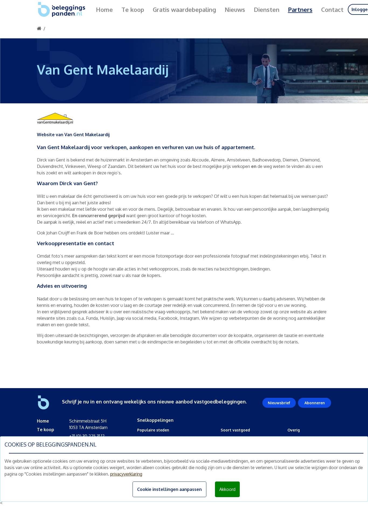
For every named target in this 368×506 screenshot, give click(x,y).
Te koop (132, 9)
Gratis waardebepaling (184, 9)
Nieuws (235, 9)
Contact (332, 9)
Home (104, 9)
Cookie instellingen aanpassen (169, 489)
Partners (300, 9)
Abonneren (314, 402)
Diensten (266, 9)
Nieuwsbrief (279, 402)
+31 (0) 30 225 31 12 (87, 436)
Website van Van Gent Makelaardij (73, 134)
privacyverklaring (126, 474)
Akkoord (227, 489)
